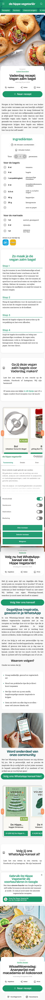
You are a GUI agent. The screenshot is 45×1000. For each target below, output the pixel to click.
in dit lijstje (29, 391)
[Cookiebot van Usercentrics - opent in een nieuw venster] (33, 456)
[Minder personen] (16, 156)
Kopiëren (11, 87)
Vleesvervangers (30, 10)
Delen (25, 87)
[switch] (40, 505)
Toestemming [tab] (8, 462)
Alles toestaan (22, 528)
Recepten (6, 10)
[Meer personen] (24, 156)
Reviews (16, 10)
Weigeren (22, 541)
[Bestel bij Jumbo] (13, 242)
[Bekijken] (16, 433)
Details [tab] (22, 462)
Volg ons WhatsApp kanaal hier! (22, 776)
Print (38, 87)
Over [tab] (37, 462)
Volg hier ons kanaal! (22, 602)
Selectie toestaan (22, 534)
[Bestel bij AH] (5, 242)
